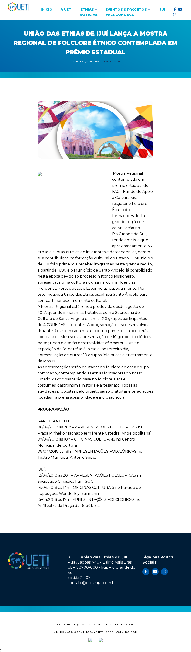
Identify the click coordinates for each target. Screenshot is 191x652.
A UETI (66, 9)
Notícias (89, 15)
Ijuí (161, 9)
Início (46, 9)
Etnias (87, 9)
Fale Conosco (120, 15)
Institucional (111, 61)
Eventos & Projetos (126, 9)
